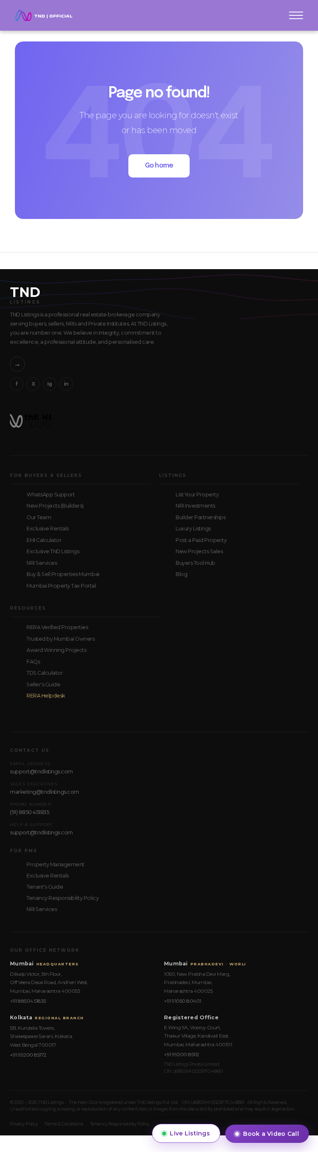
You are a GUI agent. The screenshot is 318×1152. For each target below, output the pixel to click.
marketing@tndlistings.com (44, 792)
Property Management (55, 864)
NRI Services (41, 563)
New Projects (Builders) (55, 506)
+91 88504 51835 (28, 1001)
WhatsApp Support (50, 494)
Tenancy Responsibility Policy (62, 898)
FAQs (33, 662)
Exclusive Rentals (47, 528)
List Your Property (197, 494)
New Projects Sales (199, 551)
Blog (181, 574)
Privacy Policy (24, 1124)
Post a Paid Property (201, 540)
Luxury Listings (193, 528)
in (66, 384)
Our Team (38, 517)
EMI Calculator (43, 540)
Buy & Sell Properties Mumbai (62, 574)
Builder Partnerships (200, 517)
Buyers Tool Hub (195, 563)
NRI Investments (195, 506)
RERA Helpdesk (45, 696)
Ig (49, 384)
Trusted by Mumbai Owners (60, 639)
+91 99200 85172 (28, 1055)
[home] (43, 15)
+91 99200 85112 (181, 1054)
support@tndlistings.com (41, 771)
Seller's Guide (43, 684)
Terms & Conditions (63, 1124)
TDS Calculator (44, 673)
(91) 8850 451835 (29, 812)
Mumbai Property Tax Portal (61, 586)
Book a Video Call (271, 1133)
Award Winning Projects (56, 650)
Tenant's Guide (44, 887)
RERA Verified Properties (57, 627)
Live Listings (190, 1133)
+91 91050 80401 (182, 1001)
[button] (296, 15)
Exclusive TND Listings (52, 551)
